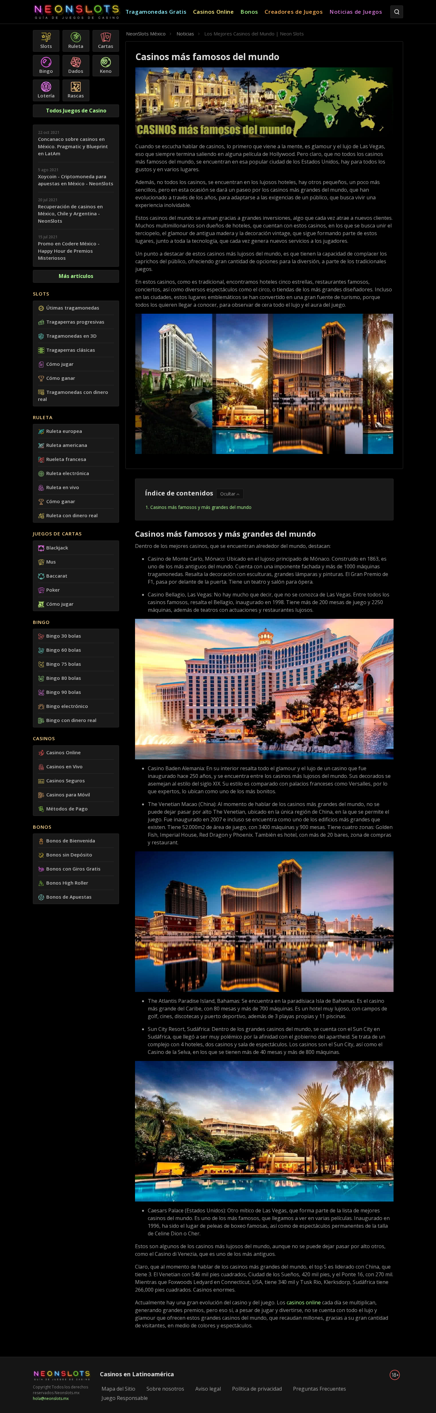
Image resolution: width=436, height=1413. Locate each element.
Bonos (42, 827)
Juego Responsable (124, 1397)
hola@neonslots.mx (51, 1398)
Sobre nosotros (165, 1388)
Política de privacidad (257, 1388)
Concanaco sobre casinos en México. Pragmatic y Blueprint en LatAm (73, 146)
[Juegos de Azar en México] (79, 12)
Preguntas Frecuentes (319, 1388)
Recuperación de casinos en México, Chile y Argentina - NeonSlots (70, 213)
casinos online (304, 1302)
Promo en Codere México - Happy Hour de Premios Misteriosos (69, 250)
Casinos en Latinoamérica (137, 1374)
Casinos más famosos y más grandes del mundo (201, 507)
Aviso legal (208, 1388)
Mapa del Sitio (118, 1388)
